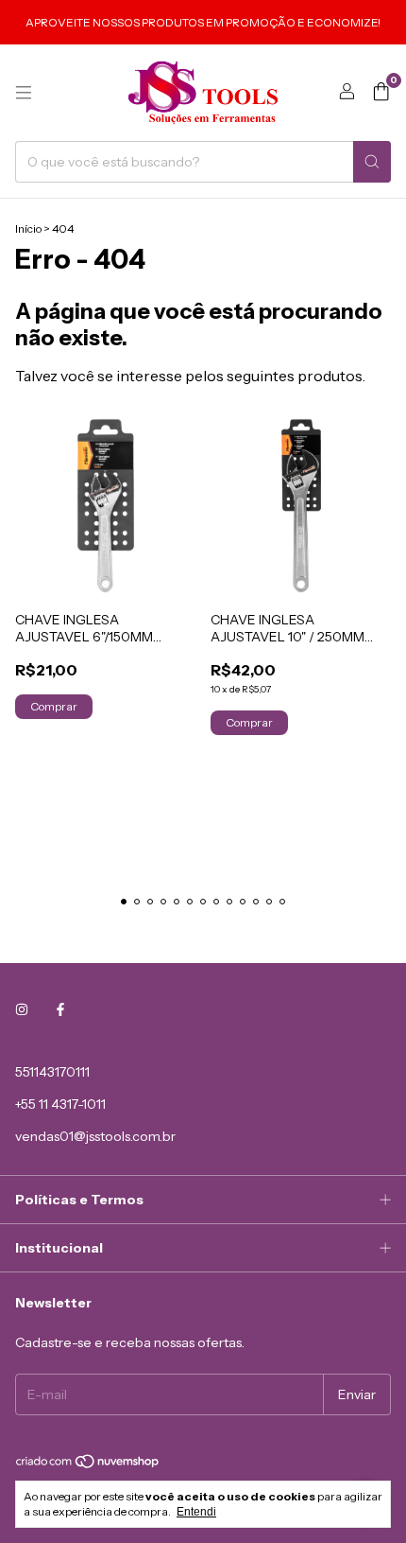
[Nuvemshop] (88, 1465)
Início (28, 228)
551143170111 (52, 1071)
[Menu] (23, 92)
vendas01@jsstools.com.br (95, 1136)
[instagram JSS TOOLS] (21, 1009)
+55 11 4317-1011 (60, 1104)
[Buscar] (372, 162)
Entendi (196, 1511)
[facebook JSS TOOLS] (60, 1009)
